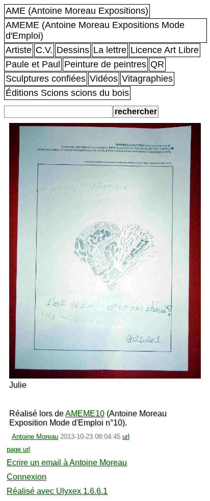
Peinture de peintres (105, 64)
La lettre (109, 50)
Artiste (19, 50)
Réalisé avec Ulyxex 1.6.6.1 (57, 491)
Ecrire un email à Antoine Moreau (67, 462)
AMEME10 (84, 413)
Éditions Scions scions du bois (67, 93)
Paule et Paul (33, 64)
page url (18, 449)
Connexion (26, 476)
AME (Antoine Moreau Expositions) (77, 11)
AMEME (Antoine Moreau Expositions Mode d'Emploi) (95, 30)
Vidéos (104, 78)
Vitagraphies (147, 78)
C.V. (44, 50)
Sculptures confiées (46, 78)
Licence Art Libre (164, 50)
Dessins (73, 50)
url (125, 436)
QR (157, 64)
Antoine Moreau (35, 436)
